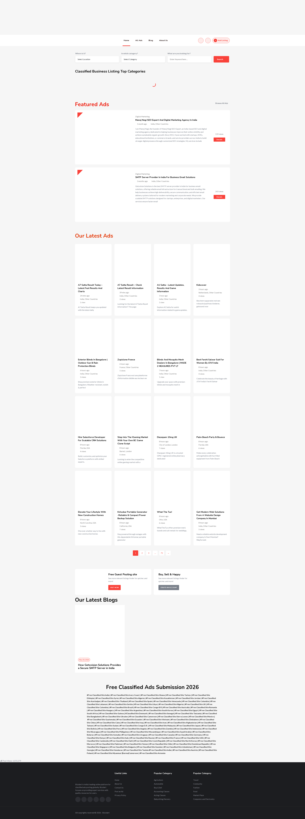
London (129, 451)
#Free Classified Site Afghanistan (182, 722)
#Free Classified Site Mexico (201, 716)
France (122, 367)
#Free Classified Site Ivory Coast (125, 695)
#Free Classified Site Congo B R (148, 707)
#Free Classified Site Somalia (107, 735)
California (123, 526)
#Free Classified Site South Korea (158, 710)
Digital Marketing (142, 116)
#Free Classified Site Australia (176, 707)
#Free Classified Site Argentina (128, 710)
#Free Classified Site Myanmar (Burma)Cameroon (116, 753)
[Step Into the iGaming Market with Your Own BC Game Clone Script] (132, 414)
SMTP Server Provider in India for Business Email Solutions (165, 177)
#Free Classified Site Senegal (161, 713)
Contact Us (119, 788)
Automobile (133, 85)
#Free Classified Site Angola (134, 729)
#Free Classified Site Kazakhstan (160, 698)
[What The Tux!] (172, 489)
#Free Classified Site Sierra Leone (173, 716)
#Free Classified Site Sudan (106, 725)
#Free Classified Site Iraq (132, 722)
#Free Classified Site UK (195, 704)
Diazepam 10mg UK (167, 437)
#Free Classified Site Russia (142, 738)
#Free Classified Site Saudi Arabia (176, 732)
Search (220, 59)
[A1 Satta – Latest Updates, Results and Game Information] (172, 262)
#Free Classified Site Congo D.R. (134, 725)
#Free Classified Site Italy (118, 738)
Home (126, 40)
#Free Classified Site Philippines (115, 732)
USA (88, 448)
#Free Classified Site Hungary (101, 710)
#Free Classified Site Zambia (160, 729)
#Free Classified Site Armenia (152, 753)
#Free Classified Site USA (192, 738)
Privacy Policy (120, 795)
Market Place (198, 795)
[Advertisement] (71, 17)
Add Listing (223, 40)
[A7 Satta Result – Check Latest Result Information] (132, 262)
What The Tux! (164, 512)
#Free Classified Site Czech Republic (150, 741)
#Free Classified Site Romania (204, 707)
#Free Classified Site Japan (188, 725)
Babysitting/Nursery (162, 799)
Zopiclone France (126, 359)
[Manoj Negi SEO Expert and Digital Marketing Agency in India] (102, 137)
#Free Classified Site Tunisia (136, 750)
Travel (195, 780)
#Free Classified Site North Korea (182, 741)
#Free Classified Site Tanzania (188, 713)
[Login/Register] (208, 40)
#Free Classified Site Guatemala (101, 719)
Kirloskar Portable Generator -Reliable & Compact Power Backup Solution (132, 515)
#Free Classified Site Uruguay (135, 735)
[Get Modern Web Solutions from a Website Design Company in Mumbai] (211, 489)
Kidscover (201, 285)
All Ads (138, 40)
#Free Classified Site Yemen (136, 744)
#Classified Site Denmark (136, 713)
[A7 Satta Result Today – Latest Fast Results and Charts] (93, 262)
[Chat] (200, 40)
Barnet (122, 451)
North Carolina (86, 523)
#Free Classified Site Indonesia (187, 729)
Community (211, 85)
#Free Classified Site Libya (145, 704)
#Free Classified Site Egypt (186, 710)
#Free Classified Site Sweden (149, 747)
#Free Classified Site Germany (188, 735)
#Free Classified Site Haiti (121, 741)
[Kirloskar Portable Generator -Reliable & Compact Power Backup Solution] (132, 489)
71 (162, 553)
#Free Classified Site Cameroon (143, 716)
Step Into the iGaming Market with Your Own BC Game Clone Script (132, 440)
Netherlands (203, 293)
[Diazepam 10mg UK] (172, 414)
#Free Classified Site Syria (107, 698)
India (82, 299)
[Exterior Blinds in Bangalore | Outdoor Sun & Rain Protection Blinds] (93, 337)
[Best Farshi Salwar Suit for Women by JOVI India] (211, 337)
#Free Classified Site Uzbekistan (178, 747)
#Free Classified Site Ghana (153, 695)
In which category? (129, 53)
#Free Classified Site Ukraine (115, 716)
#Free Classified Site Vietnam (156, 719)
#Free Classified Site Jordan (188, 698)
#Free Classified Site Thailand (115, 701)
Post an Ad (119, 791)
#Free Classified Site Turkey (178, 695)
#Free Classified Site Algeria (132, 698)
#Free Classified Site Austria (185, 750)
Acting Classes (160, 795)
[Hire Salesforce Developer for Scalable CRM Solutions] (93, 414)
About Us (163, 40)
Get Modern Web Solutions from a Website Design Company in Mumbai (210, 515)
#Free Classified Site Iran (155, 722)
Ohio (161, 520)
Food (195, 791)
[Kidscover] (211, 262)
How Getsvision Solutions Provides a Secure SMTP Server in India (99, 666)
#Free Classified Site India (98, 695)
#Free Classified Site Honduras (108, 750)
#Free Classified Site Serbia (121, 704)
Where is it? (80, 53)
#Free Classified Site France (168, 738)
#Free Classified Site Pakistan (109, 744)
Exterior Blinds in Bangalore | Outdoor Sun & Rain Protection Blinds (92, 363)
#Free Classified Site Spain (140, 701)
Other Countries (91, 299)
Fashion (196, 788)
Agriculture (93, 85)
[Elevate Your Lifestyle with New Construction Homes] (93, 489)
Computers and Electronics (203, 799)
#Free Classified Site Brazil (121, 707)
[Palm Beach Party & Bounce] (211, 414)
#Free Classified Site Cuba (108, 722)
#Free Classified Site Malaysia (162, 725)
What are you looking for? (179, 53)
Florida (83, 448)
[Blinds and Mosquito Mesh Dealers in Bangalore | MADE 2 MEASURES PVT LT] (172, 337)
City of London (165, 445)
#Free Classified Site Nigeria (171, 704)
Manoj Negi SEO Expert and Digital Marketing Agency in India (166, 120)
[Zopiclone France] (132, 337)
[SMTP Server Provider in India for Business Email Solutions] (102, 194)
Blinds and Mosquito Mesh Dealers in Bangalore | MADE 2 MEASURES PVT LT (171, 363)
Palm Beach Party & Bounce (210, 437)
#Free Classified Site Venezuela (167, 701)
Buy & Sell (172, 85)
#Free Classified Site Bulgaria (123, 747)
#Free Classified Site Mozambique (145, 732)
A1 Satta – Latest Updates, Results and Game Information (170, 288)
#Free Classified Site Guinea (111, 713)
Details (219, 139)
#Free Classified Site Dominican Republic (191, 744)
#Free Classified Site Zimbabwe (185, 719)
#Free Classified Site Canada (161, 735)
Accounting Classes (161, 791)
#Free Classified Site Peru (109, 729)
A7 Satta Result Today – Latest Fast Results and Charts (90, 288)
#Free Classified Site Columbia (195, 701)
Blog (151, 40)
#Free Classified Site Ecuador (129, 719)
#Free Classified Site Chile (160, 744)
